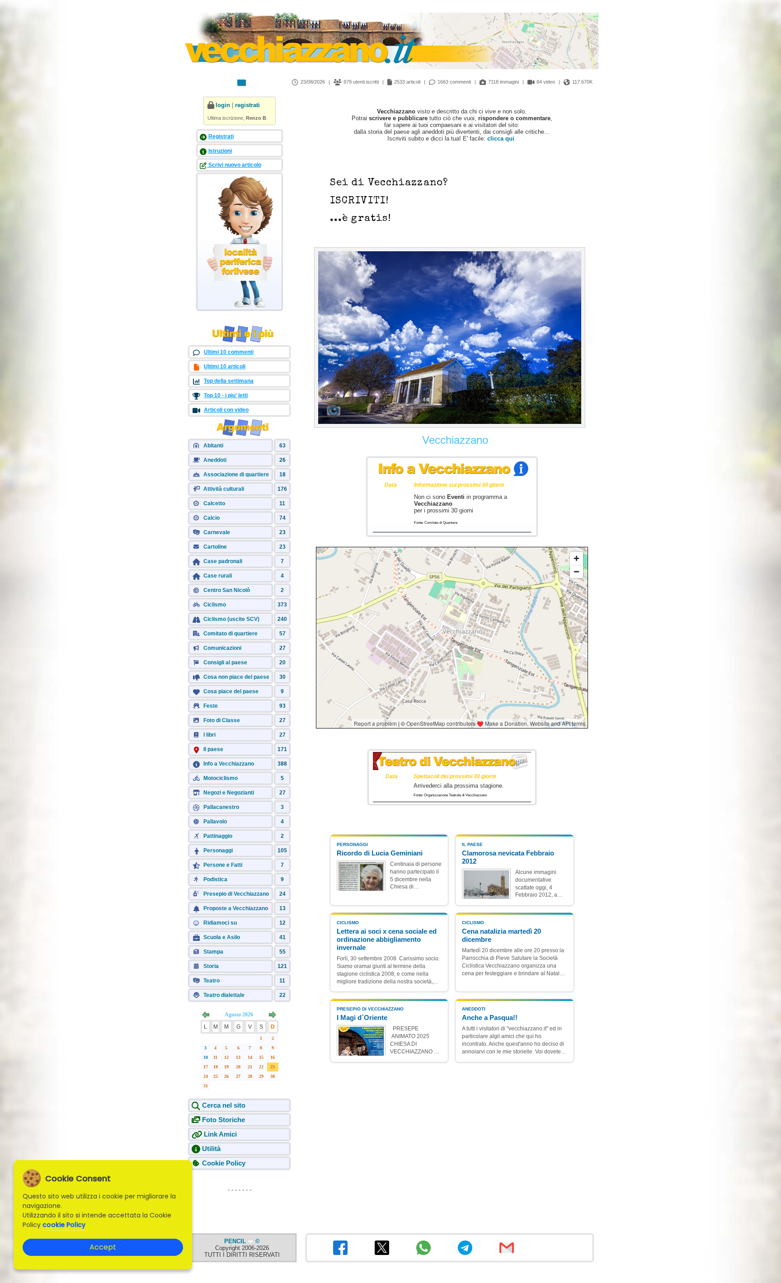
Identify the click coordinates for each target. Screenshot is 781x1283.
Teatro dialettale (224, 995)
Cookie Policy (223, 1163)
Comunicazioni (222, 648)
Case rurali (217, 576)
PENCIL (236, 1241)
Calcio (211, 518)
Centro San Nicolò (226, 590)
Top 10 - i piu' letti (226, 395)
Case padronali (222, 561)
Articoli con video (226, 410)
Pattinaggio (217, 836)
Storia (211, 966)
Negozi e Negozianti (228, 793)
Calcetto (214, 503)
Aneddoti (214, 460)
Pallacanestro (221, 807)
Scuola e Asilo (221, 937)
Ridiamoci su (220, 923)
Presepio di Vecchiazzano (236, 894)
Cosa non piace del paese (236, 677)
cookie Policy (63, 1224)
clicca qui (500, 138)
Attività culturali (223, 489)
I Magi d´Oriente (362, 1017)
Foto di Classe (221, 720)
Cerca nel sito (223, 1105)
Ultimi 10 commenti (229, 352)
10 (205, 1057)
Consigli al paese (225, 662)
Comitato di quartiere (230, 633)
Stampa (213, 952)
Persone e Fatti (222, 865)
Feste (210, 706)
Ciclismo (214, 605)
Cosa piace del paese (231, 691)
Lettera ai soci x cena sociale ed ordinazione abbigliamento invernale (387, 939)
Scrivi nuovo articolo (234, 165)
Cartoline (215, 547)
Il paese (213, 749)
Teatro (211, 981)
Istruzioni (220, 151)
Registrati (221, 136)
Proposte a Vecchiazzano (235, 908)
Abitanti (213, 445)
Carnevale (216, 532)
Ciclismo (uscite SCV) (231, 619)
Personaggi (218, 850)
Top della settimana (229, 381)
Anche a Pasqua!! (490, 1017)
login (223, 105)
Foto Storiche (223, 1119)
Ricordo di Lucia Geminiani (380, 853)
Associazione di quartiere (236, 474)
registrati (247, 105)
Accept (102, 1247)
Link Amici (220, 1134)
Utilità (211, 1148)
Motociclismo (220, 778)
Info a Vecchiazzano (228, 764)
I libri (209, 735)
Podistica (215, 879)
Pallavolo (215, 821)
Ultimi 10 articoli (224, 366)
